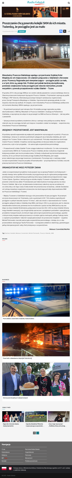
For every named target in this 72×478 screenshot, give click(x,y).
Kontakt (4, 461)
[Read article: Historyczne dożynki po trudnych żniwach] (36, 382)
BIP (3, 458)
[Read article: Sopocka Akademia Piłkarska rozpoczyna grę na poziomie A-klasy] (36, 417)
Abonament (28, 458)
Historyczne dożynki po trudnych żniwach (15, 398)
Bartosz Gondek (10, 233)
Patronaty (28, 455)
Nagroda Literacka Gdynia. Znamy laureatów (11, 425)
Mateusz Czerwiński (22, 233)
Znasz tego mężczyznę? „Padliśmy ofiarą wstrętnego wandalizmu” (57, 425)
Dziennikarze (6, 452)
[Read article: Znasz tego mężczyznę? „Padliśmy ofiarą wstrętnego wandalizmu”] (59, 417)
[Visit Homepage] (36, 3)
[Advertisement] (17, 258)
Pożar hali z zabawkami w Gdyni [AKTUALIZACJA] (17, 358)
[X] (65, 31)
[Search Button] (69, 3)
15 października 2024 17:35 (9, 31)
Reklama (4, 455)
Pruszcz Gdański (45, 233)
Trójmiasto (22, 31)
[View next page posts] (37, 433)
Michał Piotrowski (34, 233)
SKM (52, 233)
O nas (3, 449)
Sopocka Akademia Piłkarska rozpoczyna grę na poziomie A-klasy (35, 425)
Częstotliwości (29, 452)
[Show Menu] (3, 3)
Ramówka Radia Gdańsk (32, 449)
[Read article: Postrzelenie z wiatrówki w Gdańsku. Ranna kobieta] (36, 302)
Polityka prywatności (31, 461)
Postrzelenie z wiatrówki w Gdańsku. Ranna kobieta (18, 318)
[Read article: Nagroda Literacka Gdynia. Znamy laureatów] (13, 417)
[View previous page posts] (34, 433)
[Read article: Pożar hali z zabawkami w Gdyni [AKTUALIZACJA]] (36, 342)
